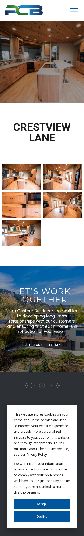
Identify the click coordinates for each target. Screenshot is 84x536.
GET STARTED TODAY (42, 345)
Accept (42, 503)
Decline (42, 516)
